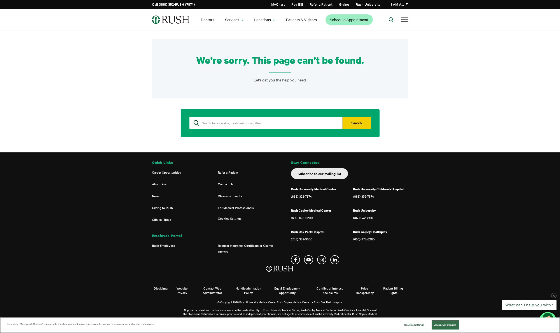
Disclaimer (161, 288)
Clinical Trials (161, 219)
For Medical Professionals (236, 207)
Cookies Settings (230, 218)
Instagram (321, 259)
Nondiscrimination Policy (248, 290)
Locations (262, 19)
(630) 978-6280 (364, 239)
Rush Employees (163, 245)
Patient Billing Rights (393, 290)
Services (232, 19)
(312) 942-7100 (363, 218)
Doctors (207, 19)
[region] (280, 325)
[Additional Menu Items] (404, 19)
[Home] (280, 273)
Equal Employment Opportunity (287, 290)
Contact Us (225, 184)
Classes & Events (230, 196)
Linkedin (334, 259)
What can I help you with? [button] (529, 305)
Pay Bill (297, 4)
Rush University (368, 4)
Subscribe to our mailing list (319, 173)
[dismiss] (553, 295)
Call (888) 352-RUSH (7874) (173, 4)
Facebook (295, 259)
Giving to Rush (162, 207)
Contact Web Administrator (212, 290)
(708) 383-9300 (301, 239)
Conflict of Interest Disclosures (330, 290)
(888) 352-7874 (301, 196)
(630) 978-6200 (302, 218)
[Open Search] (391, 19)
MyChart (278, 4)
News (155, 196)
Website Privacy (182, 290)
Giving (344, 4)
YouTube (308, 259)
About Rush (160, 184)
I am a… (397, 4)
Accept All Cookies (445, 324)
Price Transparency (364, 290)
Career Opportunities (166, 172)
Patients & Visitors (301, 19)
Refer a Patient (321, 4)
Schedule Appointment (349, 19)
